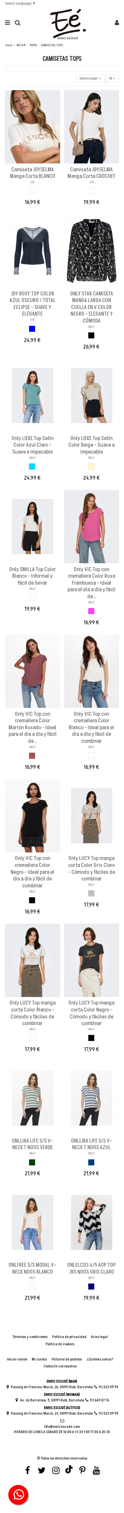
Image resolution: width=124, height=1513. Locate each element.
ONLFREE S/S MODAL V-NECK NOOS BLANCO (32, 1268)
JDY (32, 182)
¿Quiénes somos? (100, 1359)
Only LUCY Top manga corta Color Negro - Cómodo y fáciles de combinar (91, 1013)
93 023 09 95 (108, 1387)
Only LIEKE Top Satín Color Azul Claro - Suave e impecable (33, 445)
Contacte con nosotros (60, 1366)
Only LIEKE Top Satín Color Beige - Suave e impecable (91, 445)
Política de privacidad (69, 1337)
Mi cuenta (39, 1359)
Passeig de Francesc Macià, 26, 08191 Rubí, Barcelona (52, 1387)
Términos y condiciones (30, 1337)
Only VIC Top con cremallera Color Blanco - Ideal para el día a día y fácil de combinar (91, 727)
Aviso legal (99, 1337)
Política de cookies (60, 1344)
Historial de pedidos (67, 1359)
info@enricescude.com (62, 1426)
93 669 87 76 (99, 1400)
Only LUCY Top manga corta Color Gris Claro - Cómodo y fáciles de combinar (91, 868)
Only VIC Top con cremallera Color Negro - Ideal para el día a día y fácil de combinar (32, 871)
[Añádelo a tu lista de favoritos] (29, 161)
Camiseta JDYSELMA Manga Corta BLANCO (32, 173)
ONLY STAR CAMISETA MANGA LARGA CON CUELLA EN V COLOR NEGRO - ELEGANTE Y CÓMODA (91, 307)
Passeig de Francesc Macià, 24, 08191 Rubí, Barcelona (52, 1413)
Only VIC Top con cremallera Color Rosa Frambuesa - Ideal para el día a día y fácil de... (91, 583)
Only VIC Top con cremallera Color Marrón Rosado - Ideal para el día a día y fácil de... (33, 727)
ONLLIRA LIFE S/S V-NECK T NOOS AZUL (91, 1144)
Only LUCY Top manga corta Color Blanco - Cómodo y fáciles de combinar (33, 1013)
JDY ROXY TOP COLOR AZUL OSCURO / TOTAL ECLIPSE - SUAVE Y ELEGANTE (33, 304)
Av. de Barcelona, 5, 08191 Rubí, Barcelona (52, 1400)
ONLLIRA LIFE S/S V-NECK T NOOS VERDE (32, 1144)
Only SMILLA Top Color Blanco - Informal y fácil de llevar (32, 576)
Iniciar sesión (17, 1359)
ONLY (91, 327)
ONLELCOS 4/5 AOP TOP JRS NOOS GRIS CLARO (91, 1268)
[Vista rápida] (36, 161)
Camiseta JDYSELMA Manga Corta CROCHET (91, 173)
